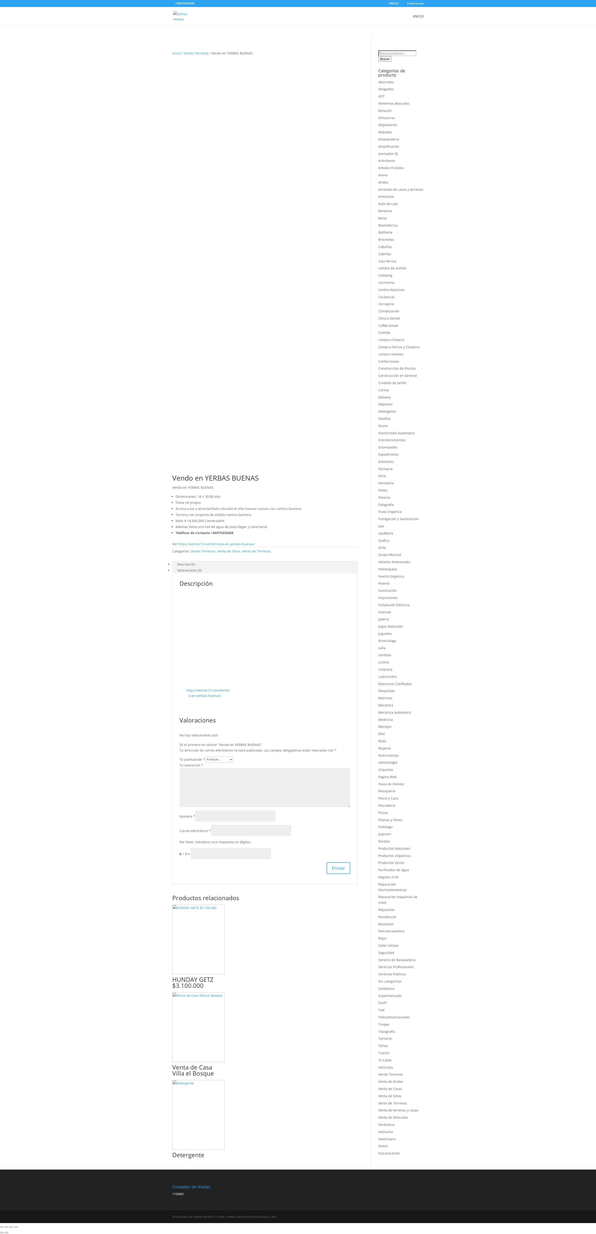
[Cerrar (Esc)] (16, 1227)
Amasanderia (388, 139)
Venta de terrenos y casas (398, 1110)
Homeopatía (387, 569)
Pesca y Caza (388, 798)
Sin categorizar (390, 981)
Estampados (387, 447)
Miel (381, 734)
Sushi (382, 1002)
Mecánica (385, 705)
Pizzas (383, 812)
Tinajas (383, 1024)
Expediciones (388, 454)
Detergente (387, 411)
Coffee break (388, 325)
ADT (381, 96)
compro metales (390, 354)
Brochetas (386, 239)
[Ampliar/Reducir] (2, 1227)
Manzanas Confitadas (395, 684)
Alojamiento (387, 125)
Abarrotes (386, 82)
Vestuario (385, 1132)
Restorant (385, 924)
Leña (382, 648)
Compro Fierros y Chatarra (399, 347)
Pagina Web (387, 777)
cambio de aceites (392, 268)
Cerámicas (386, 297)
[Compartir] (11, 1227)
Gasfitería (385, 533)
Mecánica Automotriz (394, 712)
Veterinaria (387, 1139)
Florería (384, 497)
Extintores (386, 461)
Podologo (385, 827)
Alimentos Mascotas (394, 103)
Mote (382, 741)
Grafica (383, 540)
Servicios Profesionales (396, 967)
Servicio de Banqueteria (397, 960)
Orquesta (385, 769)
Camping (385, 275)
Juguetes (385, 633)
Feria (382, 476)
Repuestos (386, 909)
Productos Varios (391, 862)
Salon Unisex (388, 945)
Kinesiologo (387, 641)
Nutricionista (388, 755)
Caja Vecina (387, 261)
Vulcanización (389, 1153)
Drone (383, 426)
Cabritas (384, 254)
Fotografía (386, 504)
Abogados (386, 89)
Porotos (384, 841)
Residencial (387, 917)
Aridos (383, 182)
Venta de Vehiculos (393, 1117)
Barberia (385, 211)
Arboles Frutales (391, 168)
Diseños (384, 418)
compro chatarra (391, 340)
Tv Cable (385, 1060)
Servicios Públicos (392, 974)
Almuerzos (386, 118)
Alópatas (385, 132)
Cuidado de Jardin (392, 383)
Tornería (385, 1038)
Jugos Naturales (390, 626)
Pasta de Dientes (391, 784)
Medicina (385, 719)
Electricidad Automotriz (396, 433)
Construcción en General (397, 375)
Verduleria (386, 1124)
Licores (383, 662)
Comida (384, 332)
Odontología (387, 762)
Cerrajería (386, 304)
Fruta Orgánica (390, 511)
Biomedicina (388, 225)
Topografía (386, 1031)
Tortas (383, 1045)
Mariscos (385, 698)
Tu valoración (191, 765)
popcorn (384, 834)
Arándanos (386, 160)
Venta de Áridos (390, 1081)
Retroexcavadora (391, 931)
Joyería (383, 619)
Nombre (187, 816)
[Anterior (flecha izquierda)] (2, 1232)
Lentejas (384, 655)
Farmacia (385, 469)
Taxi (381, 1010)
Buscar (384, 59)
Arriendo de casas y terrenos (400, 189)
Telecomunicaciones (394, 1017)
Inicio (176, 53)
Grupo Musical (389, 554)
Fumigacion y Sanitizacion (398, 519)
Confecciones (388, 361)
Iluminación (387, 590)
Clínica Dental (389, 318)
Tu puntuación (192, 759)
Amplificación (388, 146)
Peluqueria (386, 791)
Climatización (388, 311)
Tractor (383, 1053)
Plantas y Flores (390, 820)
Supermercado (389, 995)
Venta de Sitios (228, 551)
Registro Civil (388, 877)
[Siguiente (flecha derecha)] (6, 1232)
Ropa (382, 938)
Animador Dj (388, 153)
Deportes (385, 404)
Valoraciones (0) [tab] (189, 570)
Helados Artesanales (394, 562)
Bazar (382, 218)
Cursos (383, 390)
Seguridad (386, 952)
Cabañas (385, 246)
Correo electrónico (195, 831)
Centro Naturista (391, 290)
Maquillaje (386, 691)
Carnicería (386, 282)
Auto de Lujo (388, 203)
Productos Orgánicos (394, 855)
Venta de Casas (390, 1089)
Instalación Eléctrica (394, 605)
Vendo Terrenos (196, 53)
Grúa (382, 547)
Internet (384, 612)
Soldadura (386, 988)
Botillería (385, 232)
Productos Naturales (394, 848)
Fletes (382, 490)
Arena (383, 175)
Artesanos (386, 196)
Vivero (383, 1146)
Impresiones (388, 597)
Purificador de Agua (393, 870)
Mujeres (384, 748)
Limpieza (385, 669)
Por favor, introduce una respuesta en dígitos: (215, 842)
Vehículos (385, 1067)
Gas (381, 526)
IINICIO (394, 3)
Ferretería (386, 483)
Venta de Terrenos (256, 551)
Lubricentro (387, 676)
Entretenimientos (391, 440)
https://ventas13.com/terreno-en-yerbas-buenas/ (216, 544)
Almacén (385, 110)
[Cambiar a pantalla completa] (6, 1227)
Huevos (384, 583)
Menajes (385, 726)
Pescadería (386, 805)
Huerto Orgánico (391, 576)
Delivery (384, 397)
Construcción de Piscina (397, 368)
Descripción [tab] (186, 564)
